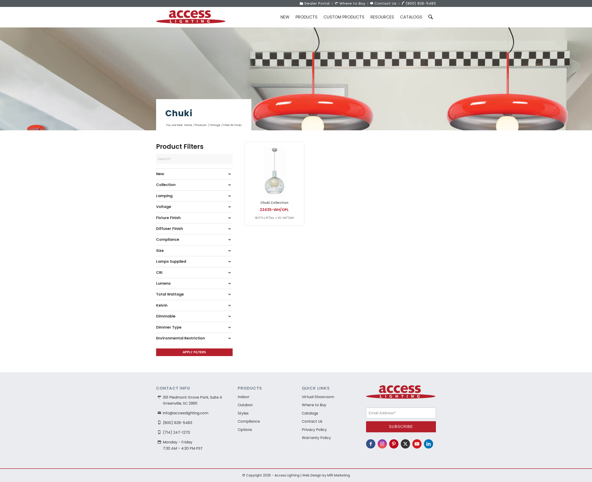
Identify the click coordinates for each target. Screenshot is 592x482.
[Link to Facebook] (370, 443)
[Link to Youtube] (417, 443)
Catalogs (310, 413)
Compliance (249, 421)
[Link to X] (405, 443)
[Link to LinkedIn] (428, 443)
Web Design (311, 475)
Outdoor (245, 405)
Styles (243, 413)
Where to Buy (314, 405)
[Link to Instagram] (382, 443)
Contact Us (312, 421)
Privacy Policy (314, 429)
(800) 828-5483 (177, 422)
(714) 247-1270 (176, 432)
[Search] (430, 17)
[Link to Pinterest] (393, 443)
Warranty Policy (316, 437)
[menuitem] (314, 3)
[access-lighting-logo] (190, 17)
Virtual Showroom (318, 397)
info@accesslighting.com (185, 413)
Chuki (179, 113)
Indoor (244, 397)
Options (245, 429)
